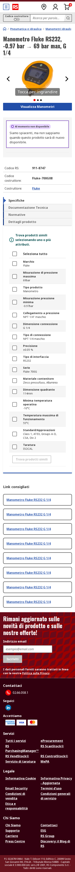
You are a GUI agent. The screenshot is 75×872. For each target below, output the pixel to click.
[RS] (15, 7)
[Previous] (8, 79)
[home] (4, 28)
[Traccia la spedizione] (44, 7)
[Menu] (6, 7)
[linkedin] (8, 707)
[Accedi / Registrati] (55, 7)
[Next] (67, 79)
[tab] (37, 200)
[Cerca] (68, 18)
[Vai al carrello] (67, 7)
